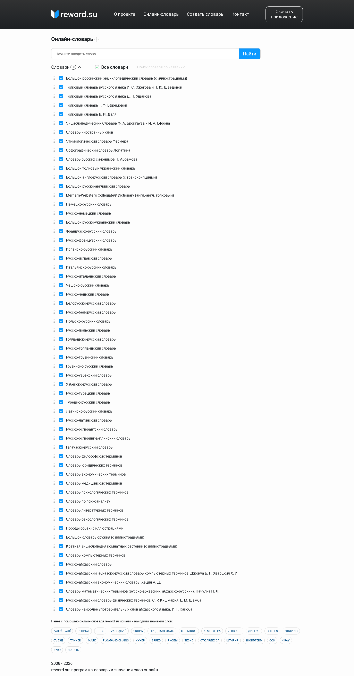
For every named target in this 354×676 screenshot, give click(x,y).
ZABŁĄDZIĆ (118, 631)
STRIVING (291, 631)
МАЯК (92, 640)
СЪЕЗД (58, 640)
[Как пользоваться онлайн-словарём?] (96, 39)
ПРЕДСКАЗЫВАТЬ (162, 631)
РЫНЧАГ (84, 631)
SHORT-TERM (253, 640)
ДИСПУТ (254, 631)
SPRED (156, 640)
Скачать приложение (284, 14)
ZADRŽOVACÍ (62, 631)
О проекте (124, 14)
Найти (249, 53)
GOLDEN (272, 631)
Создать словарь (205, 14)
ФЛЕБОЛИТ (189, 631)
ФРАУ (286, 640)
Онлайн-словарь (161, 14)
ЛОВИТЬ (73, 649)
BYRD (57, 649)
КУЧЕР (140, 640)
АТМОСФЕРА (212, 631)
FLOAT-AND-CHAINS (116, 640)
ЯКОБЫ (173, 640)
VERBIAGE (234, 631)
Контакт (240, 14)
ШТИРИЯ (232, 640)
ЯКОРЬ (138, 631)
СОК (272, 640)
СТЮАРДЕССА (209, 640)
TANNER (75, 640)
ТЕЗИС (189, 640)
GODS (100, 631)
